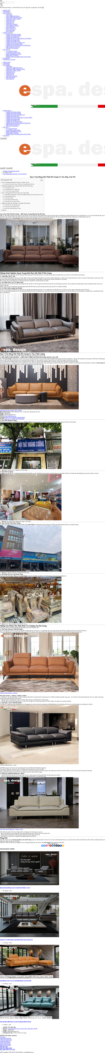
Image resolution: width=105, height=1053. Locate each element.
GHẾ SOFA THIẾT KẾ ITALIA (14, 67)
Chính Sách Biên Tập (5, 1041)
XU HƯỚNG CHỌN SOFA (13, 130)
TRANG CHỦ (6, 62)
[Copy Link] (63, 846)
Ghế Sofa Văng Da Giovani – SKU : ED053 (11, 410)
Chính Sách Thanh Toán (6, 1039)
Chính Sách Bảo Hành (5, 1038)
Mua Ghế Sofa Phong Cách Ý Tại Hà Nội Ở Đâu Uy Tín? (15, 887)
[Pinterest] (50, 846)
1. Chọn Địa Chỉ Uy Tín (9, 187)
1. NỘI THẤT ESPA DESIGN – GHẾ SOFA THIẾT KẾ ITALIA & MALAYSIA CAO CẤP (23, 194)
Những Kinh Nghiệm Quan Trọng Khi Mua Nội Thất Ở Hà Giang (17, 186)
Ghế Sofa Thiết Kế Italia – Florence (8, 693)
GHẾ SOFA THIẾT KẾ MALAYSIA (15, 69)
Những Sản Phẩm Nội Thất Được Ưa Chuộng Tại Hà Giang (16, 203)
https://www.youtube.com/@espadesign (14, 418)
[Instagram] (46, 846)
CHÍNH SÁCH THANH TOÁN (14, 121)
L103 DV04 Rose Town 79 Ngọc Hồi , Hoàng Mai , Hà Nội (22, 1028)
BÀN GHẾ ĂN (10, 79)
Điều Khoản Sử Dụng (5, 1045)
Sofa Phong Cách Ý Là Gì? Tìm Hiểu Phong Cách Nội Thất (15, 980)
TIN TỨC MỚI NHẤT (6, 1048)
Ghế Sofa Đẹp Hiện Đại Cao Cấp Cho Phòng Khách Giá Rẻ (15, 1021)
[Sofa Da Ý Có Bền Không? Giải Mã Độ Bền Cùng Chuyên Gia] (29, 936)
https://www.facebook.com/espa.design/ (15, 417)
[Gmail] (48, 846)
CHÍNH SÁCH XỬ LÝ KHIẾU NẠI (15, 114)
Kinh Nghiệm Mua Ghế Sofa (10, 174)
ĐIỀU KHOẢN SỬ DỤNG (13, 124)
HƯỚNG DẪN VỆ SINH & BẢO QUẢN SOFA (18, 134)
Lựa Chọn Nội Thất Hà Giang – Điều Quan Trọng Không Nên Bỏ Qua (19, 184)
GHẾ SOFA (9, 66)
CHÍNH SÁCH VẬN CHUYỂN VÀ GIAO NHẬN (19, 117)
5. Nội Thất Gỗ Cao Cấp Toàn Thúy (12, 201)
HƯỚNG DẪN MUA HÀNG (13, 112)
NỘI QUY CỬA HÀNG (12, 126)
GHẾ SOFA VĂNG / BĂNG (13, 70)
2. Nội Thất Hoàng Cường (9, 196)
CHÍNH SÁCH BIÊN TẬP (13, 120)
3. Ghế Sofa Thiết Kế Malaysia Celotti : (12, 208)
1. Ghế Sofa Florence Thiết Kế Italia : (12, 205)
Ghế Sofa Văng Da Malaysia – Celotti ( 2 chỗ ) (11, 829)
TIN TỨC (5, 127)
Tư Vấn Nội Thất (22, 174)
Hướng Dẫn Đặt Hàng (5, 1044)
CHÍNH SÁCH (7, 110)
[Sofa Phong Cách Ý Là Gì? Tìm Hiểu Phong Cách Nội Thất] (29, 977)
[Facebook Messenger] (44, 846)
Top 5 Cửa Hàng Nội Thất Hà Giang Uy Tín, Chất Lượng (15, 192)
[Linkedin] (53, 846)
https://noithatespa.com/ (10, 416)
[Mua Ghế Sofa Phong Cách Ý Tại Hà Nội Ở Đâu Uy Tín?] (29, 884)
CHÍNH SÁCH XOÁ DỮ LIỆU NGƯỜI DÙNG (18, 123)
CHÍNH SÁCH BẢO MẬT (13, 119)
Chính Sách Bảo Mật (5, 1042)
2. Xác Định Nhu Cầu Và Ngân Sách (12, 189)
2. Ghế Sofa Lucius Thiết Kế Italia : (12, 206)
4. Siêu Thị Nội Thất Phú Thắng (11, 199)
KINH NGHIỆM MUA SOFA (13, 131)
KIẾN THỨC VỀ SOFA (12, 133)
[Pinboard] (61, 846)
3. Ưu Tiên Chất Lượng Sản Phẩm (11, 191)
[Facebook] (42, 846)
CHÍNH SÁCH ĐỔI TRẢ (12, 116)
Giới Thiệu (2, 1037)
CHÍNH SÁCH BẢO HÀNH (13, 113)
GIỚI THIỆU (6, 63)
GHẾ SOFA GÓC (10, 72)
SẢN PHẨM (6, 65)
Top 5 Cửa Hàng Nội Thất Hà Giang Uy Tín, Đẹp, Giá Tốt (15, 182)
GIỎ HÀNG (6, 135)
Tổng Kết (4, 210)
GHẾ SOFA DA (10, 73)
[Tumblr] (57, 846)
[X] (59, 846)
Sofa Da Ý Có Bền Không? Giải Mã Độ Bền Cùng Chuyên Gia (16, 939)
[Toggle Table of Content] (41, 180)
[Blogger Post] (55, 846)
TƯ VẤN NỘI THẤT (11, 128)
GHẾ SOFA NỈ (10, 74)
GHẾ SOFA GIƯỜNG (11, 76)
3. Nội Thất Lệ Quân (8, 198)
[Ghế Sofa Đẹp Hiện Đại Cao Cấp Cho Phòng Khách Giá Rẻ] (29, 1018)
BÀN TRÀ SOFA (10, 77)
